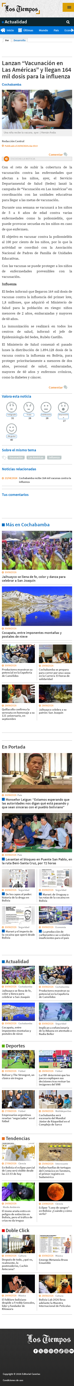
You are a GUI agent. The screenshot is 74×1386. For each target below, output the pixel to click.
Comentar (56, 154)
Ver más (6, 530)
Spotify (71, 1351)
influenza (54, 457)
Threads (66, 1351)
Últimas (28, 30)
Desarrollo (20, 40)
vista (4, 753)
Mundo (43, 30)
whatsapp (46, 1351)
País (56, 30)
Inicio (10, 30)
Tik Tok (61, 1351)
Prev (1, 30)
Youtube (56, 1351)
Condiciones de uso (13, 1380)
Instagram (51, 1351)
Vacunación (16, 457)
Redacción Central (13, 141)
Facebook (35, 1351)
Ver (8, 40)
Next (72, 30)
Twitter (41, 1351)
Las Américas (35, 457)
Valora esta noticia (16, 396)
